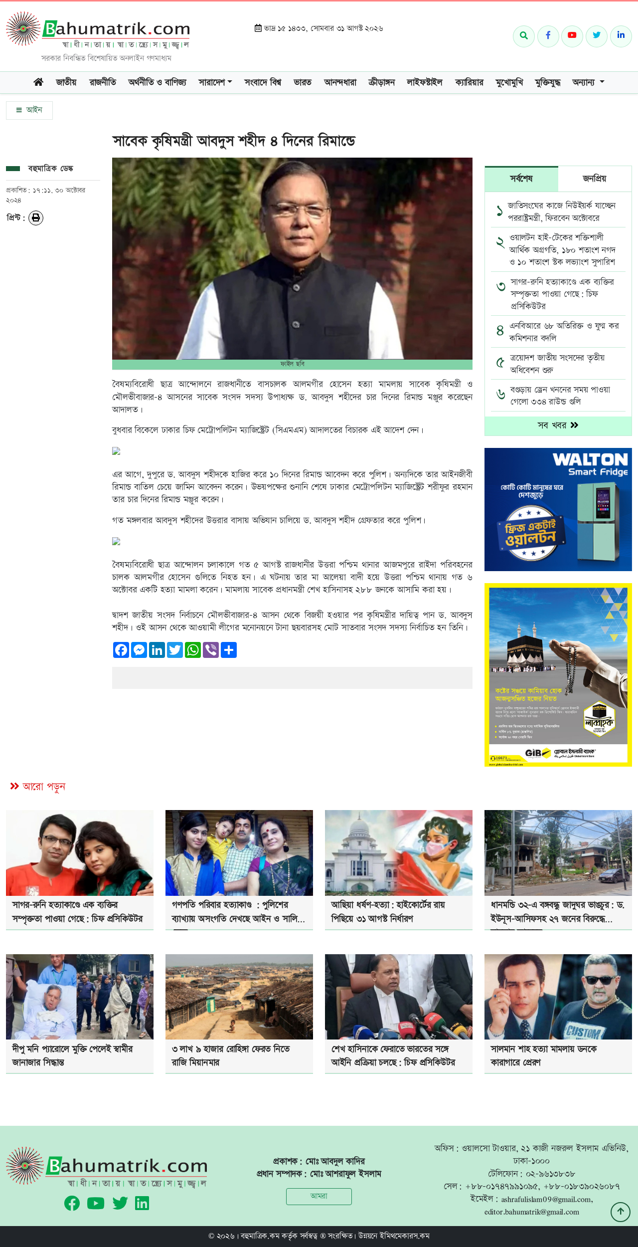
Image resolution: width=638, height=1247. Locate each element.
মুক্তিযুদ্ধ (547, 82)
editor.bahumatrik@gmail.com (531, 1211)
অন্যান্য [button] (585, 82)
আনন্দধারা (340, 82)
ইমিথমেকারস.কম (405, 1236)
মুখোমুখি (509, 82)
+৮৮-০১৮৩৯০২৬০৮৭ (581, 1186)
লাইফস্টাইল (425, 82)
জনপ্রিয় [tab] (594, 179)
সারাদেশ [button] (212, 82)
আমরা (319, 1196)
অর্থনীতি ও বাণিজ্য (157, 82)
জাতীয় (66, 82)
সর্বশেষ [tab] (521, 179)
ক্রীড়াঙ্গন (381, 82)
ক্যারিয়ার (469, 82)
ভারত (303, 82)
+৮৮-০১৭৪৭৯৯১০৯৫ (501, 1186)
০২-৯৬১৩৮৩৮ (551, 1174)
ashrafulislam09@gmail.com (546, 1199)
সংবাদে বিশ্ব (263, 82)
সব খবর (554, 425)
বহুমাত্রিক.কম (260, 1236)
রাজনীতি (103, 82)
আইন (32, 110)
